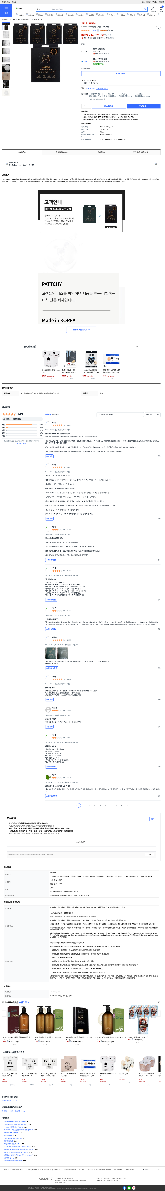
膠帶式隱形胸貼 (8, 1141)
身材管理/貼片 (37, 19)
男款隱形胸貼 (8, 1135)
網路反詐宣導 (130, 1169)
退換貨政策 (45, 1169)
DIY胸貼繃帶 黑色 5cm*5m (12, 1144)
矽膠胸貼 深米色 (9, 1158)
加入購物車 (108, 106)
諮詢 (152, 819)
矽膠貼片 (5, 1111)
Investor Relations (17, 1169)
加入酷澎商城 (118, 1169)
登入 (143, 2)
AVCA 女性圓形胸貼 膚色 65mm (13, 1127)
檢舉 (149, 854)
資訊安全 (90, 1169)
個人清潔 (12, 19)
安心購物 (81, 1169)
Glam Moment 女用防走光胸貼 (13, 1138)
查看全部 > (24, 1002)
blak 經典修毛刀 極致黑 (11, 1133)
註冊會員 (148, 2)
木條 (11, 1111)
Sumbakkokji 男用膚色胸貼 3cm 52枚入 (16, 1124)
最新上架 (55, 414)
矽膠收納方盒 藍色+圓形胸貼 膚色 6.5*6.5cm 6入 (18, 1155)
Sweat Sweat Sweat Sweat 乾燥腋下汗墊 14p (17, 1147)
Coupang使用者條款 (32, 1169)
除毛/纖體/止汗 (26, 19)
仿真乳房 (17, 1111)
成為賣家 (161, 2)
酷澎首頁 (5, 19)
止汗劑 (15, 1100)
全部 (38, 9)
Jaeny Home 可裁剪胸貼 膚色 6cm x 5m (16, 1152)
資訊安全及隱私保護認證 (103, 1169)
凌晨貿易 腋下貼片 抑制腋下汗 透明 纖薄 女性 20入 (19, 1149)
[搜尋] (145, 9)
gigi (24, 1111)
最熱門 (48, 414)
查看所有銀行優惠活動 (97, 99)
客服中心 (154, 2)
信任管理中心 (56, 1169)
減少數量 (89, 105)
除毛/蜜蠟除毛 (6, 1100)
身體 (19, 19)
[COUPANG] (46, 1179)
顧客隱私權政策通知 (70, 1169)
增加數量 (89, 107)
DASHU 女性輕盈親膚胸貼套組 (13, 1161)
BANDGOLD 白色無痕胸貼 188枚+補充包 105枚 (18, 1130)
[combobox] (153, 414)
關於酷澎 (6, 1169)
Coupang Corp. (97, 88)
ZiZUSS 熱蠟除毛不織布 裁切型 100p (15, 1121)
